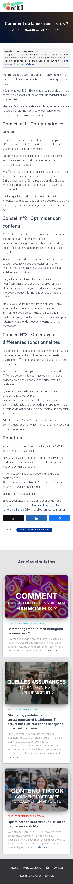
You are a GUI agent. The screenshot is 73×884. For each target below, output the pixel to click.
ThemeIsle (48, 875)
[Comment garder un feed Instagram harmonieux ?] (36, 596)
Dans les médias (32, 868)
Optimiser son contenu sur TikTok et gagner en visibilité (36, 824)
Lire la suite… (51, 650)
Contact (58, 868)
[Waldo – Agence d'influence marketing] (14, 6)
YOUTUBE (47, 868)
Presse (14, 868)
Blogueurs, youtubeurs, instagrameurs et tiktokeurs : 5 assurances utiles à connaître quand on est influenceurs (36, 721)
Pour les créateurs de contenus (34, 530)
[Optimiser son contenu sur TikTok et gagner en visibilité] (36, 789)
